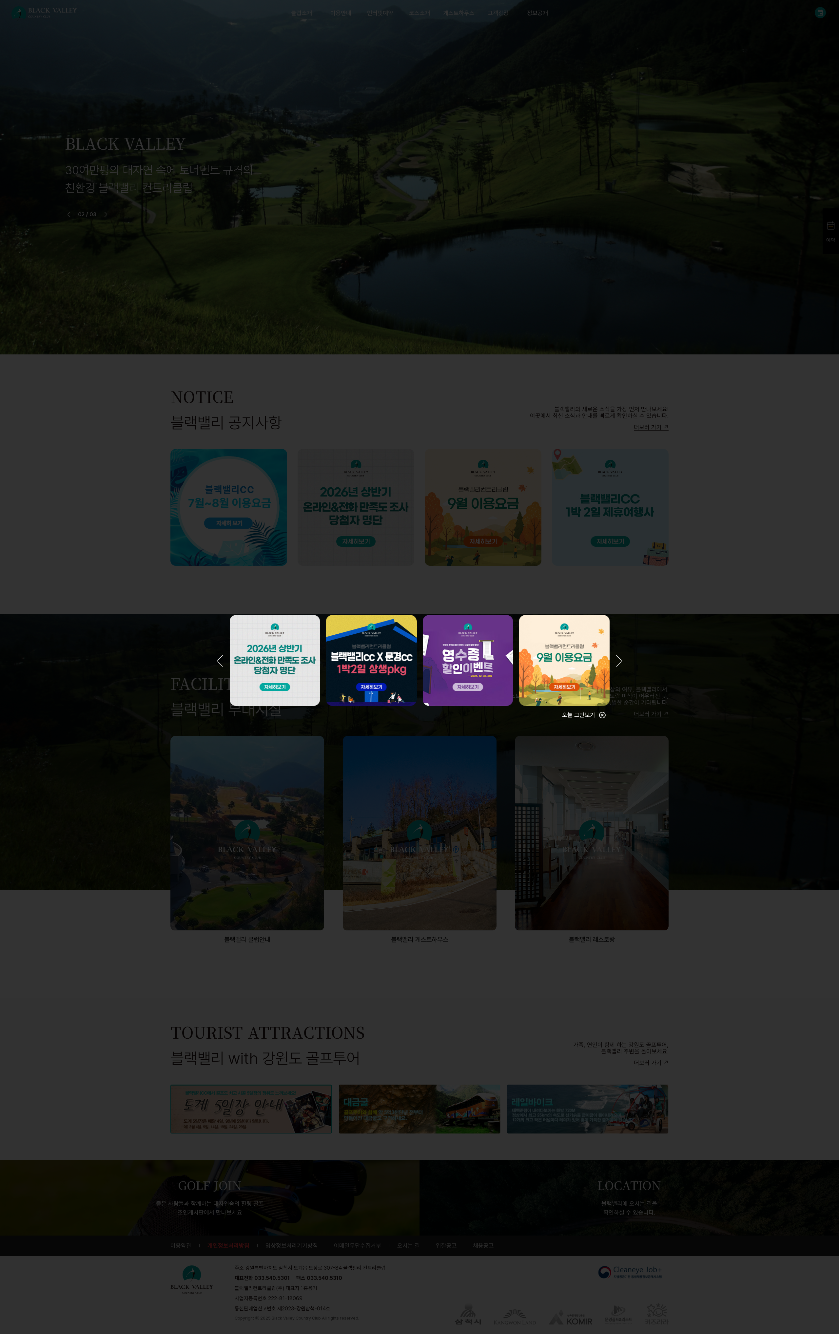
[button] (220, 661)
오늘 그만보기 (578, 714)
